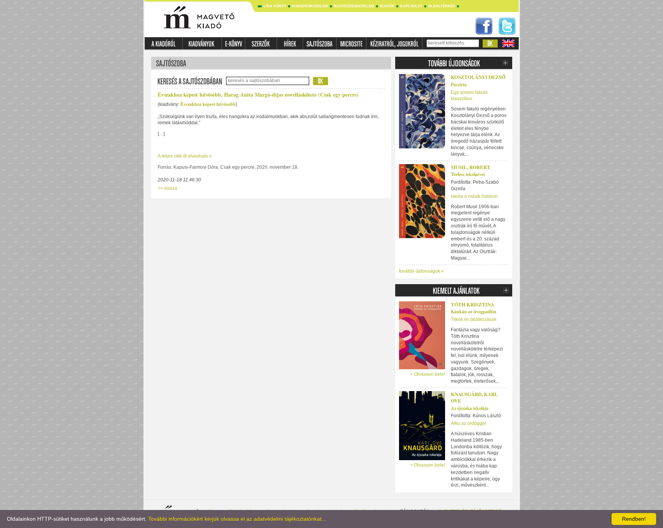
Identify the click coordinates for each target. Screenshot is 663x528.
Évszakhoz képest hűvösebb (208, 104)
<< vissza (167, 188)
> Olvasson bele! (427, 374)
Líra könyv (275, 6)
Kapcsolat (411, 6)
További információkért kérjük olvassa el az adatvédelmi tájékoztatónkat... (237, 519)
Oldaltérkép (441, 6)
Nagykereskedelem (354, 6)
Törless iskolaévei (468, 174)
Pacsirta (459, 84)
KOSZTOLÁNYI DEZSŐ (478, 77)
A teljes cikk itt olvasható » (185, 156)
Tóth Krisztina (472, 304)
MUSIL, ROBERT (470, 167)
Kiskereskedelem (310, 6)
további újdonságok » (421, 271)
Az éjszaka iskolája (469, 408)
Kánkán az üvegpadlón (473, 311)
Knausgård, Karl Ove (474, 397)
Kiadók (387, 6)
